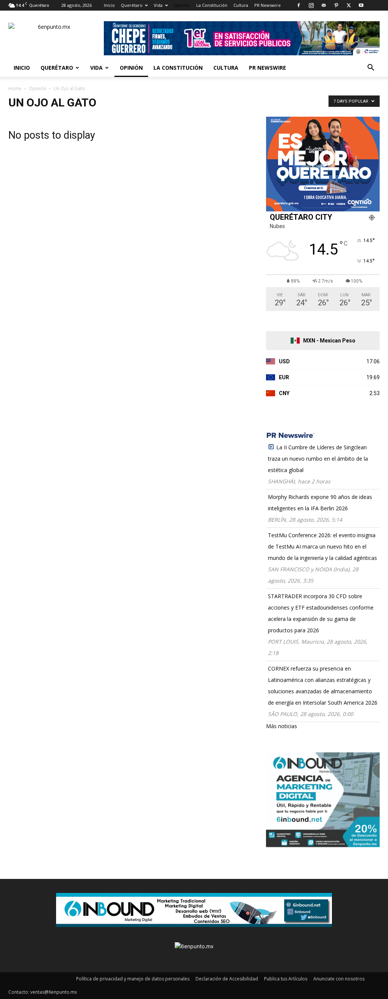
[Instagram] (311, 5)
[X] (348, 5)
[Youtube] (361, 5)
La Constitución (211, 5)
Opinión (182, 5)
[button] (370, 68)
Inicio (109, 5)
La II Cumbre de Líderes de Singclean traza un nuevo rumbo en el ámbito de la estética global (318, 459)
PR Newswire (267, 5)
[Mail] (323, 5)
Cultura (240, 5)
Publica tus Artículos (285, 979)
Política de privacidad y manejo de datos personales (132, 979)
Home (15, 88)
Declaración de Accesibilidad (227, 979)
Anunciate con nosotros (339, 979)
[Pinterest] (336, 5)
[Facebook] (298, 5)
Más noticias (281, 726)
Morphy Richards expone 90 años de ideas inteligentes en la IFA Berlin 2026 (320, 502)
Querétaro (131, 5)
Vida (158, 5)
